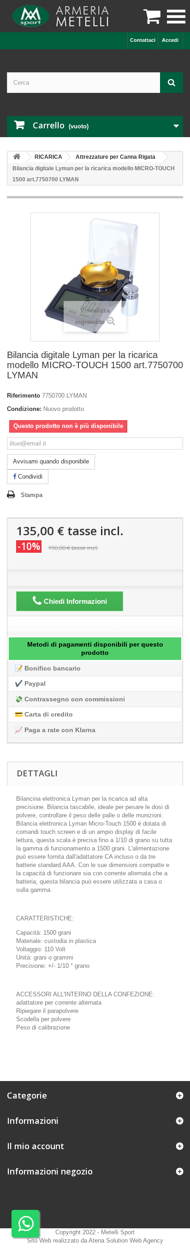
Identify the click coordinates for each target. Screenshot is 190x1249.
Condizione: (24, 408)
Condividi (29, 476)
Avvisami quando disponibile (51, 461)
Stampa (31, 495)
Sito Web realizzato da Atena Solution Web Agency (95, 1240)
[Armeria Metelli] (62, 16)
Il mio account (35, 1145)
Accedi (170, 40)
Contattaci (142, 40)
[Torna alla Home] (16, 157)
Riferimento (23, 395)
